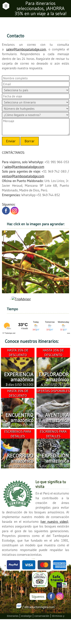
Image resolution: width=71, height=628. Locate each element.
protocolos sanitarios (44, 621)
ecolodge (26, 616)
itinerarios (13, 616)
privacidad (23, 621)
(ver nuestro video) (54, 521)
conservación (41, 616)
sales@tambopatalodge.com (26, 49)
